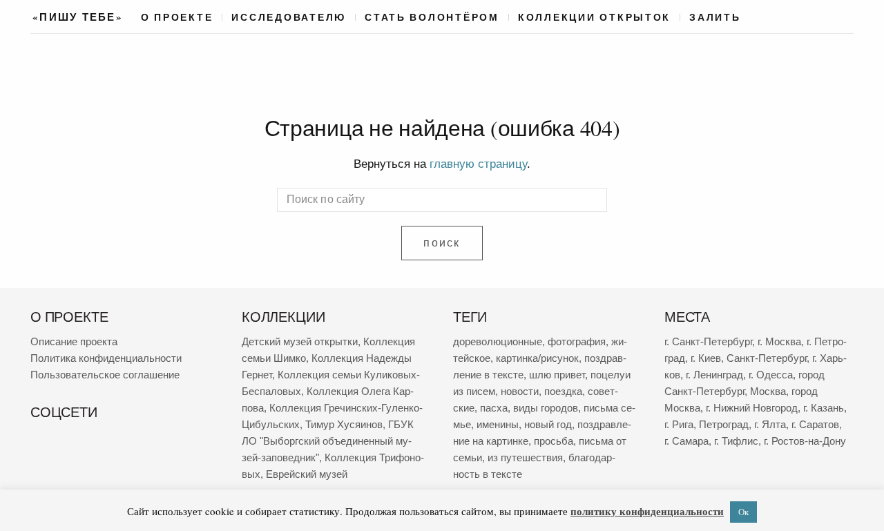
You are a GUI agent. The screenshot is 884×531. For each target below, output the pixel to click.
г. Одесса (771, 374)
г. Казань (823, 408)
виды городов (545, 408)
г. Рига (678, 424)
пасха (494, 408)
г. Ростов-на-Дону (805, 441)
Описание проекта (73, 341)
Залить (714, 17)
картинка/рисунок (537, 358)
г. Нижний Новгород (752, 408)
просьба (553, 441)
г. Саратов (815, 424)
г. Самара (686, 441)
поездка (563, 391)
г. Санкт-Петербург (708, 341)
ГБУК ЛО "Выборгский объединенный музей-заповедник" (328, 440)
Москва (768, 391)
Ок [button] (743, 511)
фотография (577, 341)
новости (520, 391)
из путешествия (525, 457)
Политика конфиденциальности (106, 358)
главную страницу (478, 164)
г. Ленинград (714, 374)
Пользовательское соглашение (105, 374)
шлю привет (557, 374)
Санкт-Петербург (767, 358)
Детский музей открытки (300, 341)
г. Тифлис (736, 441)
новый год (548, 424)
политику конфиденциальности (647, 511)
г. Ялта (770, 424)
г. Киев (706, 358)
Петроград (724, 424)
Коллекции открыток (594, 17)
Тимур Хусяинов (344, 424)
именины (498, 424)
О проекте (177, 17)
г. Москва (779, 341)
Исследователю (288, 17)
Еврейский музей (306, 474)
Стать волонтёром (432, 17)
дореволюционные (497, 341)
